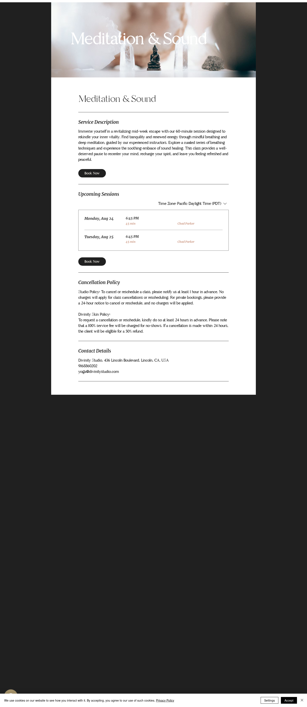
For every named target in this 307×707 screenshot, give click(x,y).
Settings (269, 700)
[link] (92, 173)
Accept (288, 700)
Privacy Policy (165, 700)
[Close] (301, 700)
